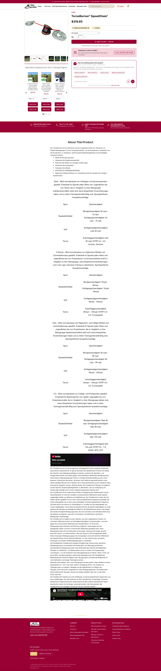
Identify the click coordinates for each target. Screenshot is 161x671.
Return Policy (116, 632)
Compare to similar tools (81, 76)
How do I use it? (104, 72)
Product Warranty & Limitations (121, 629)
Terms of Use (116, 635)
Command (71, 6)
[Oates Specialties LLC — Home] (30, 6)
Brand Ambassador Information (79, 632)
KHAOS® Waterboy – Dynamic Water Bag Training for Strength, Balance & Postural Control (33, 87)
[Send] (133, 81)
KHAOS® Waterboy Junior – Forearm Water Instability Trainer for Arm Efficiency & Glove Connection (60, 87)
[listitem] (27, 58)
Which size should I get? (118, 72)
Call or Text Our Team (124, 52)
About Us (72, 626)
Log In (33, 653)
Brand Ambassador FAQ (77, 635)
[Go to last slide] (26, 92)
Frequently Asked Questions (120, 626)
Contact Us (73, 629)
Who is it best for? (92, 72)
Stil (72, 33)
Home (73, 12)
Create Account (45, 653)
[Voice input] (128, 81)
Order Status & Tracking (37, 658)
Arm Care (47, 6)
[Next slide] (66, 92)
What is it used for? (80, 72)
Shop (39, 6)
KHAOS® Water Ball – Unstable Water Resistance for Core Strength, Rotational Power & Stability (46, 87)
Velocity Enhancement (59, 6)
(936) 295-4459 (115, 85)
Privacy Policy (116, 638)
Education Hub (82, 6)
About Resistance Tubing (98, 626)
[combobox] (102, 6)
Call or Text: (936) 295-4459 (38, 635)
